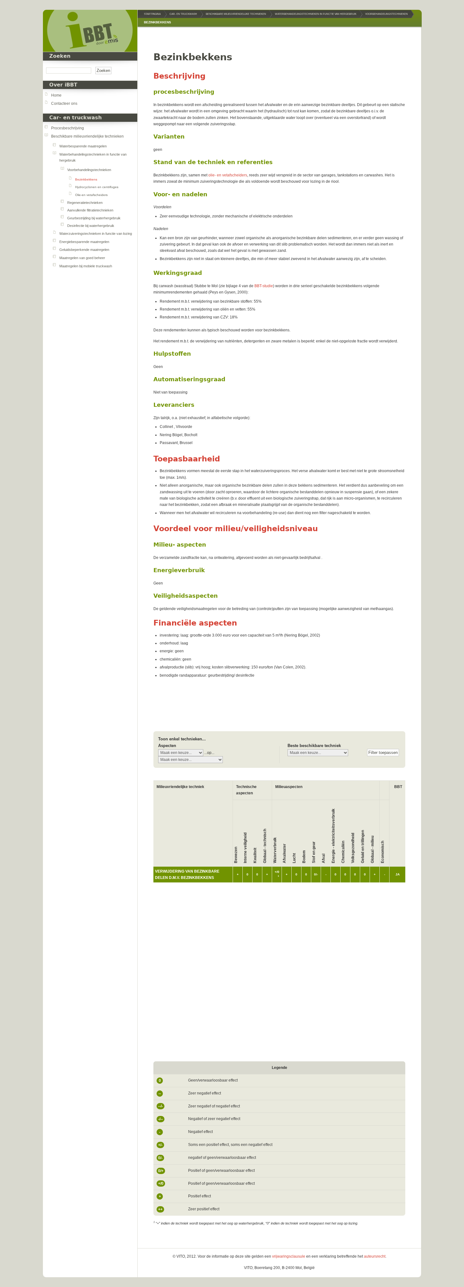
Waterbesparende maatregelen (83, 146)
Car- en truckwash (75, 118)
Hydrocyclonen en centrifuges (96, 187)
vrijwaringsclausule (288, 1256)
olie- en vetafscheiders (227, 175)
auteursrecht (374, 1256)
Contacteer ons (64, 103)
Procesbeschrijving (67, 128)
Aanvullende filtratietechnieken (90, 210)
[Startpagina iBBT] (90, 31)
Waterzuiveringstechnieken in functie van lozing (95, 233)
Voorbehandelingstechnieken (89, 170)
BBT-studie (263, 286)
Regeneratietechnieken (85, 203)
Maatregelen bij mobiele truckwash (85, 266)
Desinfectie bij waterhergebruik (90, 226)
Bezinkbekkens (86, 179)
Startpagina (152, 14)
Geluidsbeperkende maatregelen (84, 250)
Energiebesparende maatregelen (84, 242)
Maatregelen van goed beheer (82, 258)
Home (56, 95)
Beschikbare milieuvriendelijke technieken (87, 136)
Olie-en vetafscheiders (91, 195)
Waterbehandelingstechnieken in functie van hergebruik (315, 14)
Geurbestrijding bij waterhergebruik (94, 218)
